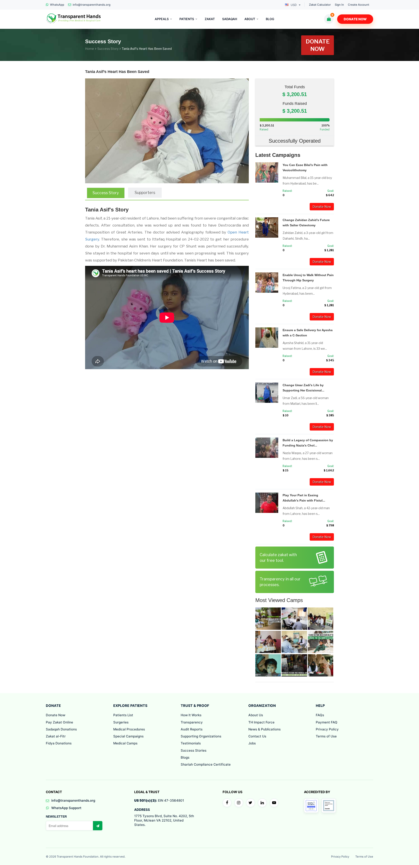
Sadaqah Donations (61, 729)
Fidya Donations (59, 743)
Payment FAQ (326, 722)
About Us (255, 715)
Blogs (185, 757)
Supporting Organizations (201, 736)
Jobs (252, 743)
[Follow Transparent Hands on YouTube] (274, 802)
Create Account (358, 4)
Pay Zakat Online (59, 722)
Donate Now (355, 19)
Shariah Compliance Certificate (206, 764)
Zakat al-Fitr (56, 736)
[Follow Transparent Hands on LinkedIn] (262, 802)
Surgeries (121, 722)
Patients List (123, 715)
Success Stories (193, 750)
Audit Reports (192, 729)
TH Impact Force (261, 722)
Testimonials (191, 743)
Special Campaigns (128, 736)
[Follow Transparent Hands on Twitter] (250, 802)
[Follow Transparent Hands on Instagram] (238, 802)
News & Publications (264, 729)
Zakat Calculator (320, 4)
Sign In (339, 4)
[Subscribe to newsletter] (97, 825)
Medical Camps (125, 743)
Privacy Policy (327, 729)
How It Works (191, 715)
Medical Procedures (129, 729)
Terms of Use (326, 736)
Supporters (145, 192)
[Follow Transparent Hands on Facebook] (227, 802)
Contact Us (257, 736)
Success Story (107, 48)
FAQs (320, 715)
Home (89, 48)
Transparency (192, 722)
